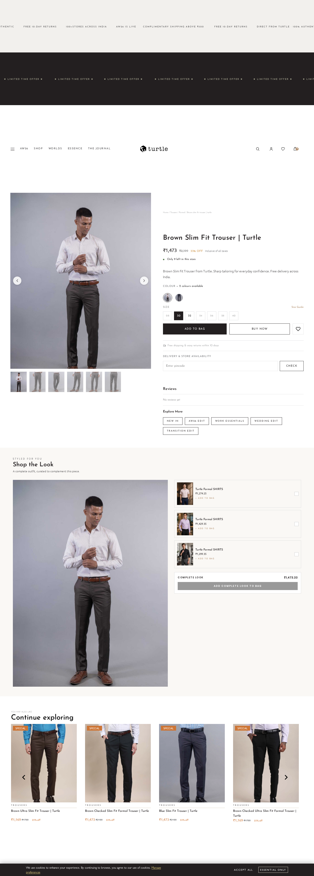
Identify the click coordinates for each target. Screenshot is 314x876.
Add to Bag (195, 329)
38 (222, 315)
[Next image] (144, 281)
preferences (33, 872)
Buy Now (260, 329)
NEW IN (173, 421)
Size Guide (297, 307)
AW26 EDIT (197, 421)
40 (233, 315)
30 (178, 315)
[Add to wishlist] (298, 328)
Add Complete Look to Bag (238, 586)
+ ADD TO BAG (204, 498)
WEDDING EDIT (266, 421)
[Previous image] (17, 281)
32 (189, 315)
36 (211, 315)
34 (200, 315)
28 (167, 315)
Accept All (243, 869)
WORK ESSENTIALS (229, 421)
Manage (156, 867)
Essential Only (273, 869)
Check (291, 366)
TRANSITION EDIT (180, 431)
